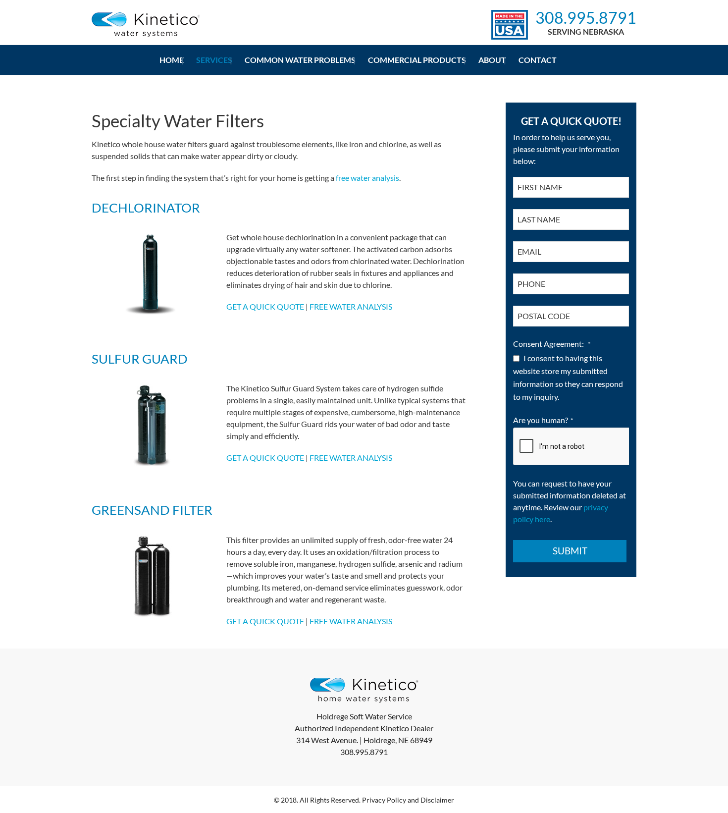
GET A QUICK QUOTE (265, 306)
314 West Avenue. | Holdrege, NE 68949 (364, 740)
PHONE (534, 283)
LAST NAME (542, 219)
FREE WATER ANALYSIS (351, 306)
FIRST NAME (543, 187)
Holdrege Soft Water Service (364, 716)
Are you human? (543, 420)
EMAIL (532, 251)
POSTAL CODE (546, 316)
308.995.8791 (585, 18)
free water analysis (367, 177)
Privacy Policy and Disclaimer (408, 800)
